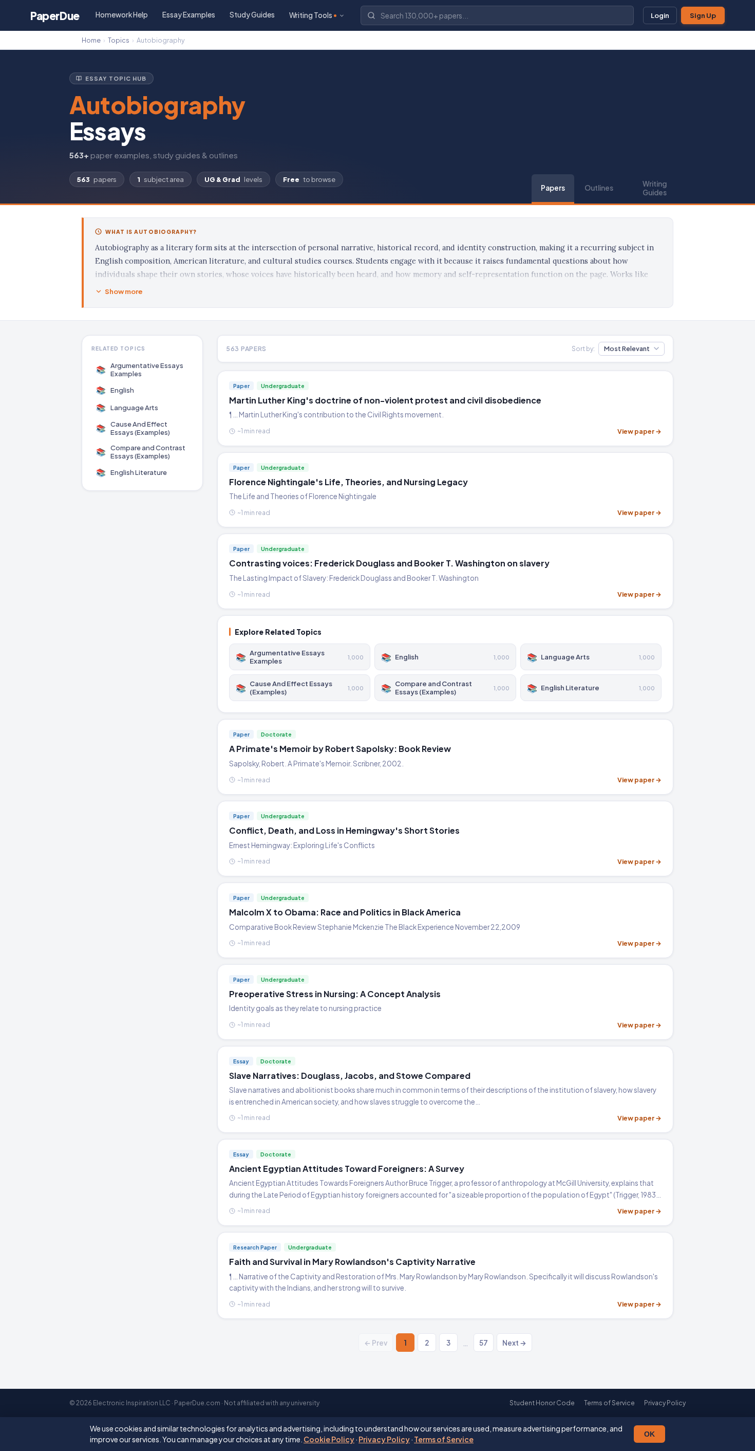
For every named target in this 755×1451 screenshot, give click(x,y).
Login (660, 15)
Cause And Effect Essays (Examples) (133, 428)
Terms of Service (444, 1439)
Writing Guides (655, 188)
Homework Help (122, 14)
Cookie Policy (329, 1439)
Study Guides (252, 14)
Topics (118, 40)
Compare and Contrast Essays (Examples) (141, 452)
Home (91, 40)
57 (483, 1342)
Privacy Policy (384, 1439)
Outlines (598, 187)
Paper (55, 16)
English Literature (131, 472)
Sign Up (703, 15)
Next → (514, 1342)
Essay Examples (188, 14)
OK (649, 1434)
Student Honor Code (542, 1403)
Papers (553, 187)
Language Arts (127, 407)
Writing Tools (310, 15)
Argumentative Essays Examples (140, 369)
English (115, 390)
